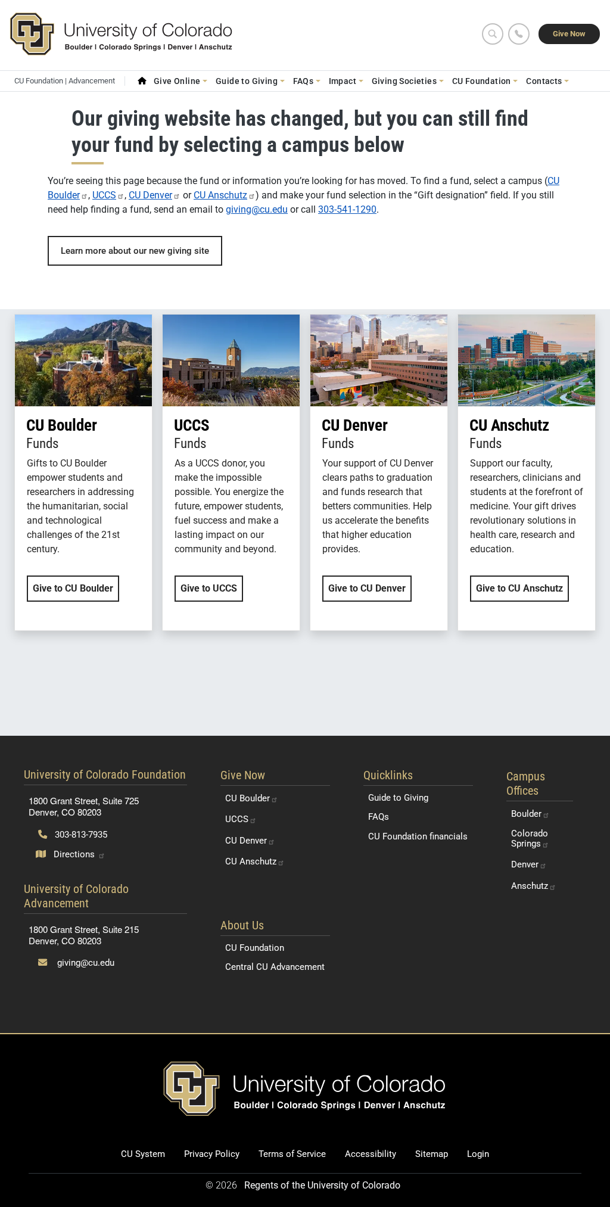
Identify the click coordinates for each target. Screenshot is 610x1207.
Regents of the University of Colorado (322, 1185)
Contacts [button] (544, 81)
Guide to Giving (398, 797)
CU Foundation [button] (481, 81)
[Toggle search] (492, 34)
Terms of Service (292, 1154)
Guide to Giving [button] (247, 81)
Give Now (569, 33)
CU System (143, 1154)
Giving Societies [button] (404, 81)
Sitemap (431, 1154)
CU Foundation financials (418, 836)
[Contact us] (519, 34)
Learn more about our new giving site (135, 250)
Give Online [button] (177, 81)
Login (478, 1154)
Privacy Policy (211, 1154)
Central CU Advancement (275, 967)
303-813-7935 (79, 834)
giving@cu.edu (257, 209)
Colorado (529, 838)
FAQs (378, 816)
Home (142, 81)
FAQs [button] (303, 81)
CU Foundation (254, 947)
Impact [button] (342, 81)
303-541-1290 (347, 209)
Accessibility (370, 1154)
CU (150, 195)
